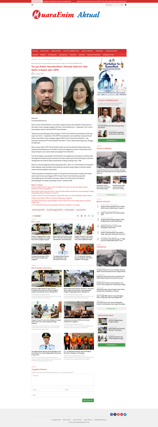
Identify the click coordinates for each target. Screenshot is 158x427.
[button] (122, 4)
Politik (62, 63)
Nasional (57, 63)
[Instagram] (118, 414)
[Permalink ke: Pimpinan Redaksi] (32, 74)
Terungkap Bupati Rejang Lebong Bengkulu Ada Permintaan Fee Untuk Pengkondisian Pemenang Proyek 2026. (61, 201)
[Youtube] (121, 414)
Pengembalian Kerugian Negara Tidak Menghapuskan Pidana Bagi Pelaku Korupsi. (112, 220)
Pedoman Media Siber (94, 55)
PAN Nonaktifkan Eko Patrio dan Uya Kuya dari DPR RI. (111, 126)
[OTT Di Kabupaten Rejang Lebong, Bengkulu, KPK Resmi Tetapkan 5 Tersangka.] (84, 249)
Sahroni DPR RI (80, 210)
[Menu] (32, 4)
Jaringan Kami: (56, 420)
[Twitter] (114, 414)
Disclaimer (73, 55)
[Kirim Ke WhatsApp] (92, 216)
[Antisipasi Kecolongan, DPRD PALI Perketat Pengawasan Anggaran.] (41, 249)
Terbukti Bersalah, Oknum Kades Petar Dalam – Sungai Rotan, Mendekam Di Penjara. (111, 290)
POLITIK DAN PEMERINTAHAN (73, 63)
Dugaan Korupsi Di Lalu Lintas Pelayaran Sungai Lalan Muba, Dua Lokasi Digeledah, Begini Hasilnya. (61, 195)
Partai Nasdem (69, 210)
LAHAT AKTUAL (77, 420)
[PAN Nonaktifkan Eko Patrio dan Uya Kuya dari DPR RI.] (111, 114)
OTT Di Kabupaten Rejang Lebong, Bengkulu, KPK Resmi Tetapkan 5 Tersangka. (55, 205)
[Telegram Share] (89, 216)
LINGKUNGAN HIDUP (111, 51)
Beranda (35, 51)
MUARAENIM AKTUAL (100, 420)
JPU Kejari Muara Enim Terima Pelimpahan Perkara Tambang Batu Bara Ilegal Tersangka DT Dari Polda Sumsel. (111, 303)
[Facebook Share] (78, 216)
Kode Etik (82, 55)
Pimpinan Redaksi (39, 73)
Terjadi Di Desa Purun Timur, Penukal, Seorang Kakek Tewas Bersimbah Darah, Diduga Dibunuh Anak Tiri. (111, 171)
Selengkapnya (110, 140)
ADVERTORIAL (44, 51)
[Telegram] (125, 414)
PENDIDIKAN (99, 51)
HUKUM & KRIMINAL (87, 51)
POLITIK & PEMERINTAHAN (71, 51)
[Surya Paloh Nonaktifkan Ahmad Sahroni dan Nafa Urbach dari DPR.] (102, 133)
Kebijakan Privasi (108, 55)
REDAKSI (43, 55)
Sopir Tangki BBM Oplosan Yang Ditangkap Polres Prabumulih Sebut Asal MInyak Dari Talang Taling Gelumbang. (110, 296)
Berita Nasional (35, 63)
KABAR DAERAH (56, 51)
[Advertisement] (79, 35)
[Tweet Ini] (81, 216)
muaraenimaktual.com (47, 63)
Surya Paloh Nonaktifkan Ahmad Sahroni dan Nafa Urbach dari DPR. (116, 133)
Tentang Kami (52, 55)
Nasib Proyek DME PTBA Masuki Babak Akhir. (112, 213)
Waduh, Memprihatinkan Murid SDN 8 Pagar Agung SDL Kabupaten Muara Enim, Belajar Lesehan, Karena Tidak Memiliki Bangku (113, 233)
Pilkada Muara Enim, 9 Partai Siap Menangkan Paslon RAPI (111, 226)
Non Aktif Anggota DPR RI (55, 210)
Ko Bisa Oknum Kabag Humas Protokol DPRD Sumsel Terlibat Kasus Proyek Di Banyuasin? (113, 207)
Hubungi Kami (63, 55)
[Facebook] (111, 414)
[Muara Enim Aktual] (66, 14)
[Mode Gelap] (126, 4)
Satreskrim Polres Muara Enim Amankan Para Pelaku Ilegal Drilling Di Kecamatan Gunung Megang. (103, 187)
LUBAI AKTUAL (88, 420)
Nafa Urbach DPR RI (38, 210)
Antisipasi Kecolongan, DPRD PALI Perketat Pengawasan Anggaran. (51, 198)
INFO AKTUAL (67, 420)
